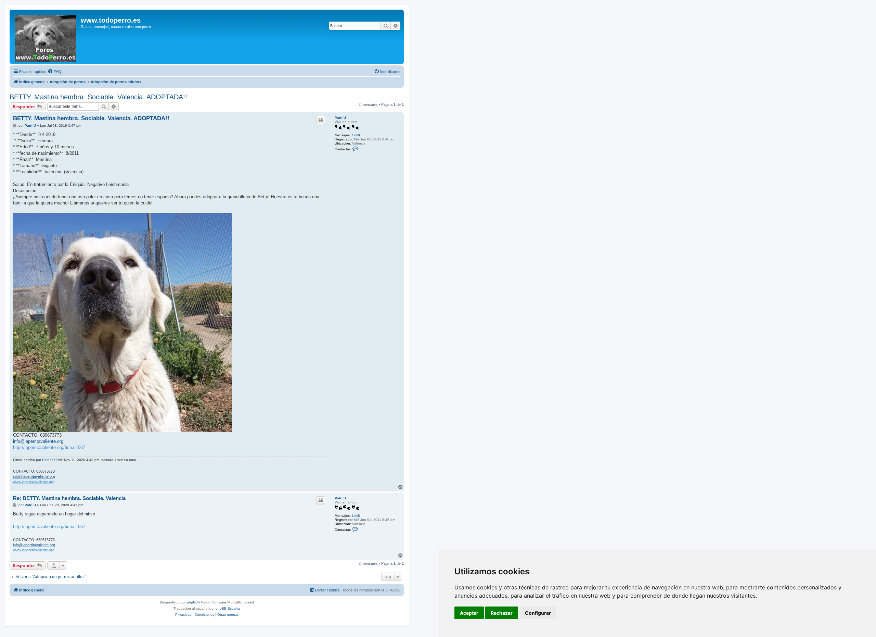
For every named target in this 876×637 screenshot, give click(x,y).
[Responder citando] (320, 120)
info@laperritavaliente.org (38, 441)
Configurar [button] (538, 613)
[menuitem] (54, 71)
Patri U (340, 118)
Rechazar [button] (502, 613)
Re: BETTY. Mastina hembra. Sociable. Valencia (69, 498)
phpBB (192, 602)
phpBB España (228, 608)
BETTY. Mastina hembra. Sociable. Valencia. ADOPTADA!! (98, 97)
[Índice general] (46, 36)
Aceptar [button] (469, 613)
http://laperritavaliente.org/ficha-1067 (49, 447)
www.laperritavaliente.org (33, 482)
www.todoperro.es (111, 20)
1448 (356, 135)
